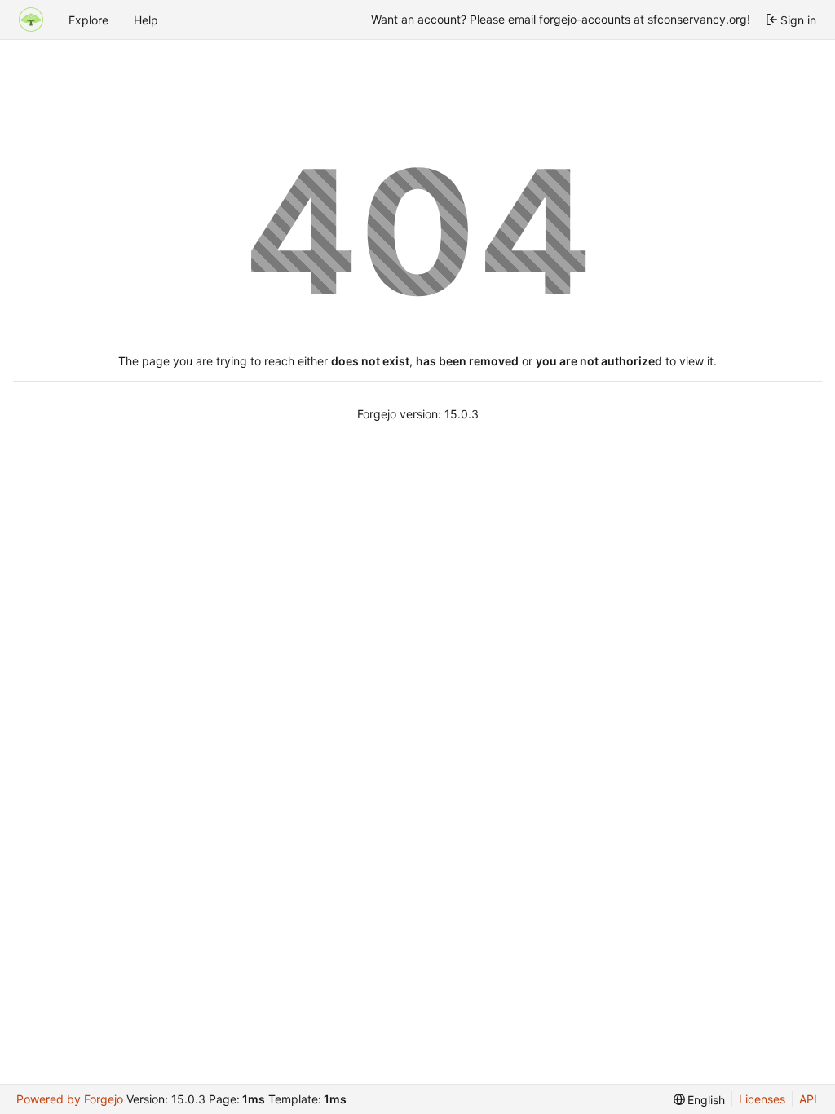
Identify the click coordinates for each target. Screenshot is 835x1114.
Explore (88, 20)
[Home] (31, 19)
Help (146, 20)
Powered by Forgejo (69, 1099)
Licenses (762, 1099)
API (808, 1099)
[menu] (700, 1100)
